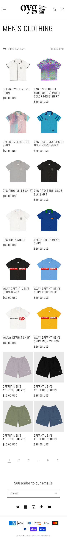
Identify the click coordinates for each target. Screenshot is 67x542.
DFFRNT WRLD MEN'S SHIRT (16, 91)
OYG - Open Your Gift (30, 536)
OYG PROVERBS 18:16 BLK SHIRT (48, 192)
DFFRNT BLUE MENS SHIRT (46, 241)
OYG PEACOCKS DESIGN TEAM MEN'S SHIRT (49, 143)
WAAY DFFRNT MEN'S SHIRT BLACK (16, 290)
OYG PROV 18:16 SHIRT (18, 191)
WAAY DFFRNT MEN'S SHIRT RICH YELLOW (47, 339)
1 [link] (9, 460)
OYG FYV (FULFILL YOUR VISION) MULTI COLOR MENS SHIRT (47, 92)
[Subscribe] (56, 493)
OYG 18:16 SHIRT (14, 240)
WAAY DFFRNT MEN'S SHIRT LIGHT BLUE (47, 290)
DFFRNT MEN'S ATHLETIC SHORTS (14, 388)
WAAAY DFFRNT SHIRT (17, 338)
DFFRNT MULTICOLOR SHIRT (16, 143)
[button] (4, 9)
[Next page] (58, 460)
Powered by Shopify (43, 536)
